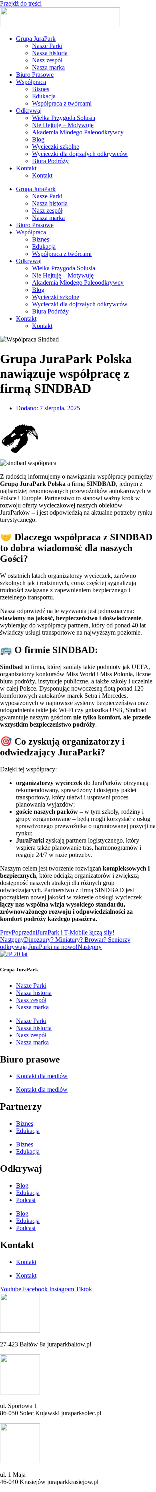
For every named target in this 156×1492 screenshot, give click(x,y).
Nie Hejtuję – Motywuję (63, 125)
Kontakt (26, 168)
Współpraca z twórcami (62, 103)
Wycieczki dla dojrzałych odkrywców (80, 153)
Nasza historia (50, 53)
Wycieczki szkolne (55, 146)
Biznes (40, 89)
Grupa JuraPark (36, 38)
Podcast (26, 1199)
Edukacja (44, 96)
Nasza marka (48, 67)
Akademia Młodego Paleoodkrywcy (78, 132)
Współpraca (31, 81)
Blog (38, 139)
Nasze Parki (47, 45)
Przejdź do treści (21, 3)
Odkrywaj (29, 110)
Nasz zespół (47, 60)
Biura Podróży (50, 161)
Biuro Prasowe (35, 74)
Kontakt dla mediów (42, 1076)
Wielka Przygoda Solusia (63, 117)
